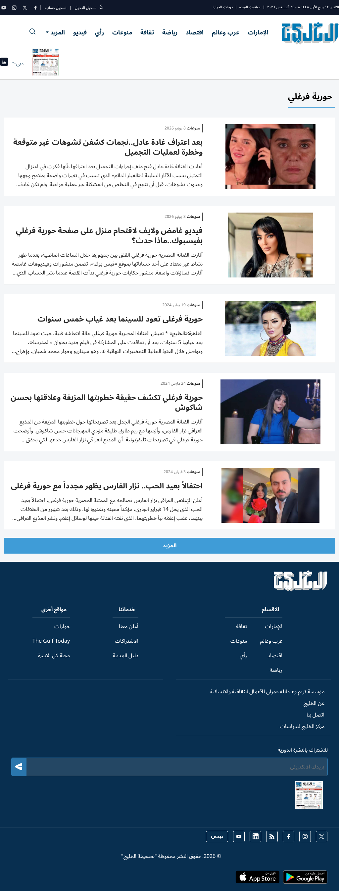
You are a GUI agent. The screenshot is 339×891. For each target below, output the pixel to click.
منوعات (122, 32)
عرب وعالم (225, 32)
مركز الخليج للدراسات (302, 726)
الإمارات (258, 32)
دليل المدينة (125, 655)
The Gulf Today (51, 641)
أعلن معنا (128, 626)
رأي (99, 32)
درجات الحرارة (223, 7)
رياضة (169, 32)
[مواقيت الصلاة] (4, 64)
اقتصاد (195, 32)
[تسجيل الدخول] (101, 8)
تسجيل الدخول (85, 8)
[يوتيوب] (3, 7)
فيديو (80, 32)
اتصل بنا (315, 714)
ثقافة (147, 32)
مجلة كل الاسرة (54, 655)
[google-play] (305, 879)
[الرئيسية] (301, 590)
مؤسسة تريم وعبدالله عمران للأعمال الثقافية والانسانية (267, 691)
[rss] (271, 836)
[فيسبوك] (35, 7)
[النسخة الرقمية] (46, 63)
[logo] (310, 33)
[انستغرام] (14, 7)
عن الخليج (314, 703)
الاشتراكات (126, 641)
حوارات (62, 626)
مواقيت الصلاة (250, 7)
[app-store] (257, 879)
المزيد (57, 32)
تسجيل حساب (55, 8)
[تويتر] (25, 7)
